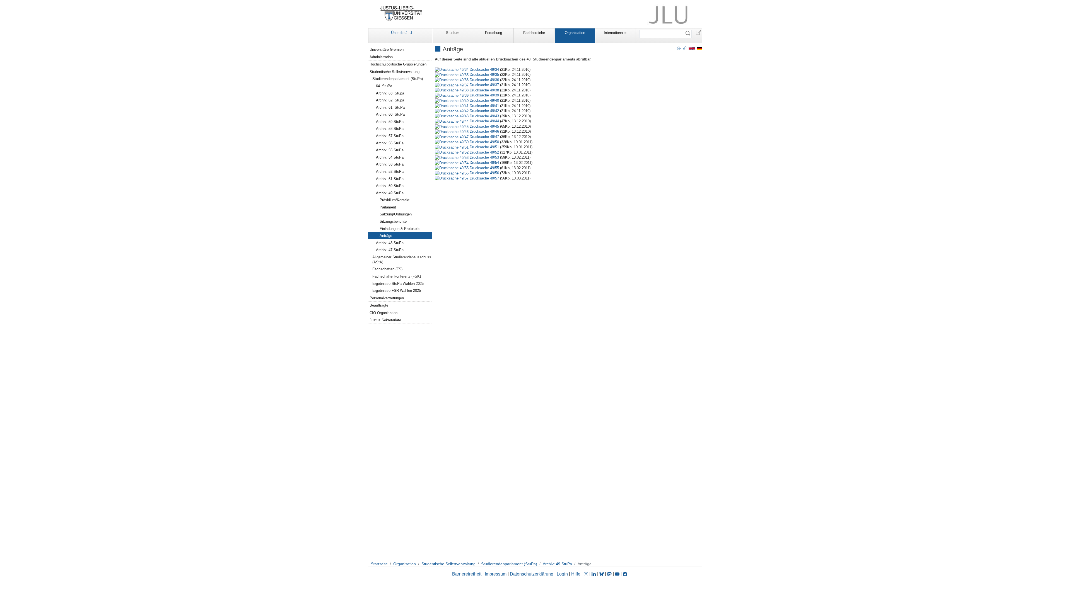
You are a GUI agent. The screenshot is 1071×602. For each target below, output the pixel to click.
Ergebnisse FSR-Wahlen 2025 (396, 290)
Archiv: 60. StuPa (390, 114)
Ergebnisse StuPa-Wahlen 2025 (398, 283)
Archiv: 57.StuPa (390, 136)
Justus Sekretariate (385, 320)
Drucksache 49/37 (484, 85)
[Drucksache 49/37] (452, 85)
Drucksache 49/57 (484, 178)
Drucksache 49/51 (484, 147)
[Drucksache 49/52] (452, 152)
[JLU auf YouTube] (617, 574)
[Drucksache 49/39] (452, 95)
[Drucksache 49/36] (452, 80)
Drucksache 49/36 (484, 80)
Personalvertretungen (387, 298)
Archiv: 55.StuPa (390, 150)
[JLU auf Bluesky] (602, 574)
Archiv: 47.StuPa (390, 250)
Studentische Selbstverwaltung (394, 72)
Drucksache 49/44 (484, 121)
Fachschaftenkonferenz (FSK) (396, 276)
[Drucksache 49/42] (452, 111)
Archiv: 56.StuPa (390, 143)
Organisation (575, 33)
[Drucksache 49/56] (452, 173)
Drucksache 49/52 (484, 152)
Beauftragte (379, 305)
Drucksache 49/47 (484, 137)
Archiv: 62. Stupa (390, 100)
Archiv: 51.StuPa (390, 179)
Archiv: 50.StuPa (390, 186)
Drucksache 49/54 (484, 163)
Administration (381, 57)
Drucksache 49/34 (484, 69)
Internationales (616, 33)
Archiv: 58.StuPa (390, 129)
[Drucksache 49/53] (452, 157)
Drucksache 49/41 (484, 106)
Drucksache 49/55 (484, 168)
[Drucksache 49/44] (452, 121)
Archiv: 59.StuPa (390, 122)
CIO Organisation (383, 313)
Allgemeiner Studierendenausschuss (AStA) (401, 259)
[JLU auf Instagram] (586, 574)
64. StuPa (384, 86)
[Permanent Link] (684, 48)
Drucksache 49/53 (484, 157)
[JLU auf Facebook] (625, 574)
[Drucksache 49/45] (452, 126)
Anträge (386, 236)
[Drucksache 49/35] (452, 74)
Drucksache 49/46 (484, 131)
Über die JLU (401, 33)
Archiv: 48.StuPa (390, 243)
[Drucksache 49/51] (452, 147)
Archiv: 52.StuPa (390, 171)
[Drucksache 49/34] (452, 69)
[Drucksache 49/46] (452, 131)
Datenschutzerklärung (531, 574)
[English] (692, 48)
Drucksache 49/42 (484, 111)
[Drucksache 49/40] (452, 100)
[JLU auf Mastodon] (610, 574)
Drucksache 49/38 (484, 90)
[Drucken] (679, 48)
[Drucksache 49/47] (452, 137)
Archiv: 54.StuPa (390, 157)
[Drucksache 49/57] (452, 178)
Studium (452, 33)
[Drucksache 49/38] (452, 90)
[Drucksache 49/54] (452, 163)
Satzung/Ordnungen (396, 214)
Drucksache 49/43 (484, 116)
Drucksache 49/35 (484, 74)
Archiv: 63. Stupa (390, 93)
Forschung (493, 33)
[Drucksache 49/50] (452, 142)
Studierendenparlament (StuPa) (397, 79)
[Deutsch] (699, 48)
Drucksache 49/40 (484, 100)
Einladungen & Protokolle (400, 229)
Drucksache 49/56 (484, 173)
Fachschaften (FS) (387, 269)
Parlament (388, 207)
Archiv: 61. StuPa (390, 107)
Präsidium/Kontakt (394, 200)
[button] (698, 32)
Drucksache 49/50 (484, 142)
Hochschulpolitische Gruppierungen (398, 64)
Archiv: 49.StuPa (390, 193)
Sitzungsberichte (393, 221)
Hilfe (575, 574)
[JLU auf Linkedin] (594, 574)
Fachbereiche (534, 33)
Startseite (379, 564)
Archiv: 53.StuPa (390, 164)
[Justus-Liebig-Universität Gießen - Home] (401, 13)
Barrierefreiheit (466, 574)
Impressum (495, 574)
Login (563, 574)
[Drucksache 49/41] (452, 106)
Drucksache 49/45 (484, 126)
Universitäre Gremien (387, 49)
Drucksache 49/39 (484, 95)
